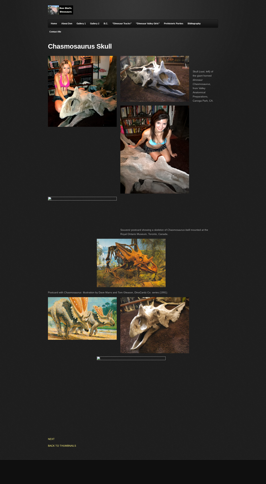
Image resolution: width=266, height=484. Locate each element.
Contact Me (55, 32)
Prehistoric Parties (173, 23)
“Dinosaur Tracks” (122, 23)
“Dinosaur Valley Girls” (148, 23)
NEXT (51, 439)
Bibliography (194, 23)
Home (54, 23)
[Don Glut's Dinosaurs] (60, 13)
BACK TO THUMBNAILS (62, 445)
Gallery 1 (81, 23)
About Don (66, 23)
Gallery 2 (94, 23)
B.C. (106, 23)
